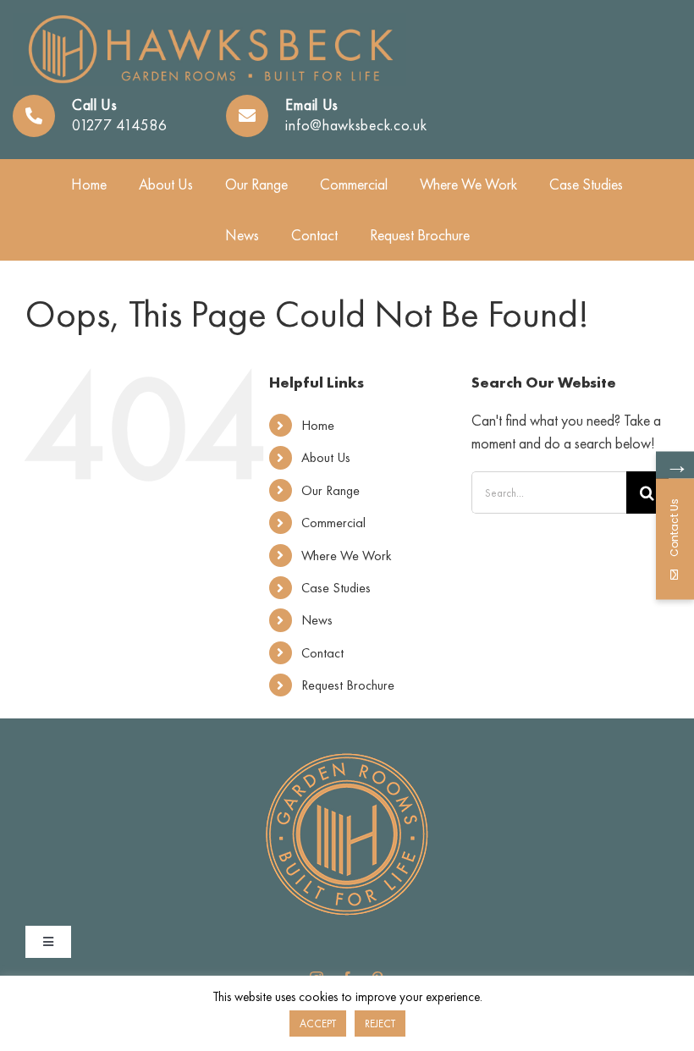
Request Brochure (347, 685)
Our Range (330, 490)
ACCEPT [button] (318, 1023)
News (317, 620)
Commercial (333, 522)
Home (317, 425)
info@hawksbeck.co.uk (356, 125)
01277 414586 (119, 125)
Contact (322, 653)
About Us (325, 457)
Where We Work (346, 555)
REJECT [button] (380, 1023)
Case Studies (336, 588)
